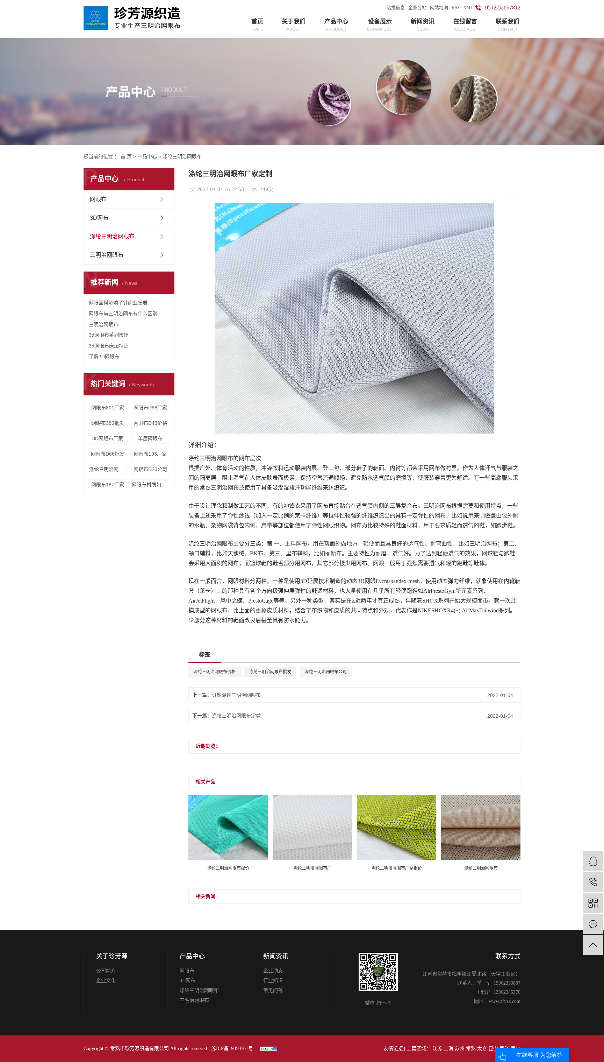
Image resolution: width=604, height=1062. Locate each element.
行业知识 (273, 980)
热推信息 (396, 7)
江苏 (437, 1048)
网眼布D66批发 (107, 454)
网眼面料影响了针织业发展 (118, 302)
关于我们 (293, 25)
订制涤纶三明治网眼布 (236, 695)
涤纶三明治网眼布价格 (215, 671)
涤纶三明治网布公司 (108, 469)
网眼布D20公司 (150, 469)
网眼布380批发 (107, 423)
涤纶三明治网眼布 (182, 156)
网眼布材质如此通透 (150, 484)
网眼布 (98, 199)
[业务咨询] (593, 861)
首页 (257, 25)
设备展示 (379, 25)
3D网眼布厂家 (107, 438)
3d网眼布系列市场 (109, 335)
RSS (456, 7)
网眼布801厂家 (107, 407)
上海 (448, 1048)
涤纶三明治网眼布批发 (270, 671)
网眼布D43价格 (150, 423)
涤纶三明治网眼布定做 (236, 715)
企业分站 (417, 7)
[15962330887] (593, 882)
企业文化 (106, 980)
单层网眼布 (150, 438)
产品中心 (336, 25)
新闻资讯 (422, 25)
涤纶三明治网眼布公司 (326, 671)
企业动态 (273, 970)
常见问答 (273, 990)
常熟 (471, 1048)
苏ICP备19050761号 (232, 1048)
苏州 (460, 1048)
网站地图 (439, 7)
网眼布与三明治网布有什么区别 (123, 313)
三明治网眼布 (106, 255)
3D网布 (99, 218)
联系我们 (507, 25)
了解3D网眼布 (104, 356)
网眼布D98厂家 (150, 407)
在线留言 (465, 25)
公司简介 (106, 970)
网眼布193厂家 (150, 454)
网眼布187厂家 (107, 484)
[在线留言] (593, 924)
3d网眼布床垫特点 (109, 346)
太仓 (482, 1048)
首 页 (126, 156)
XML (468, 7)
